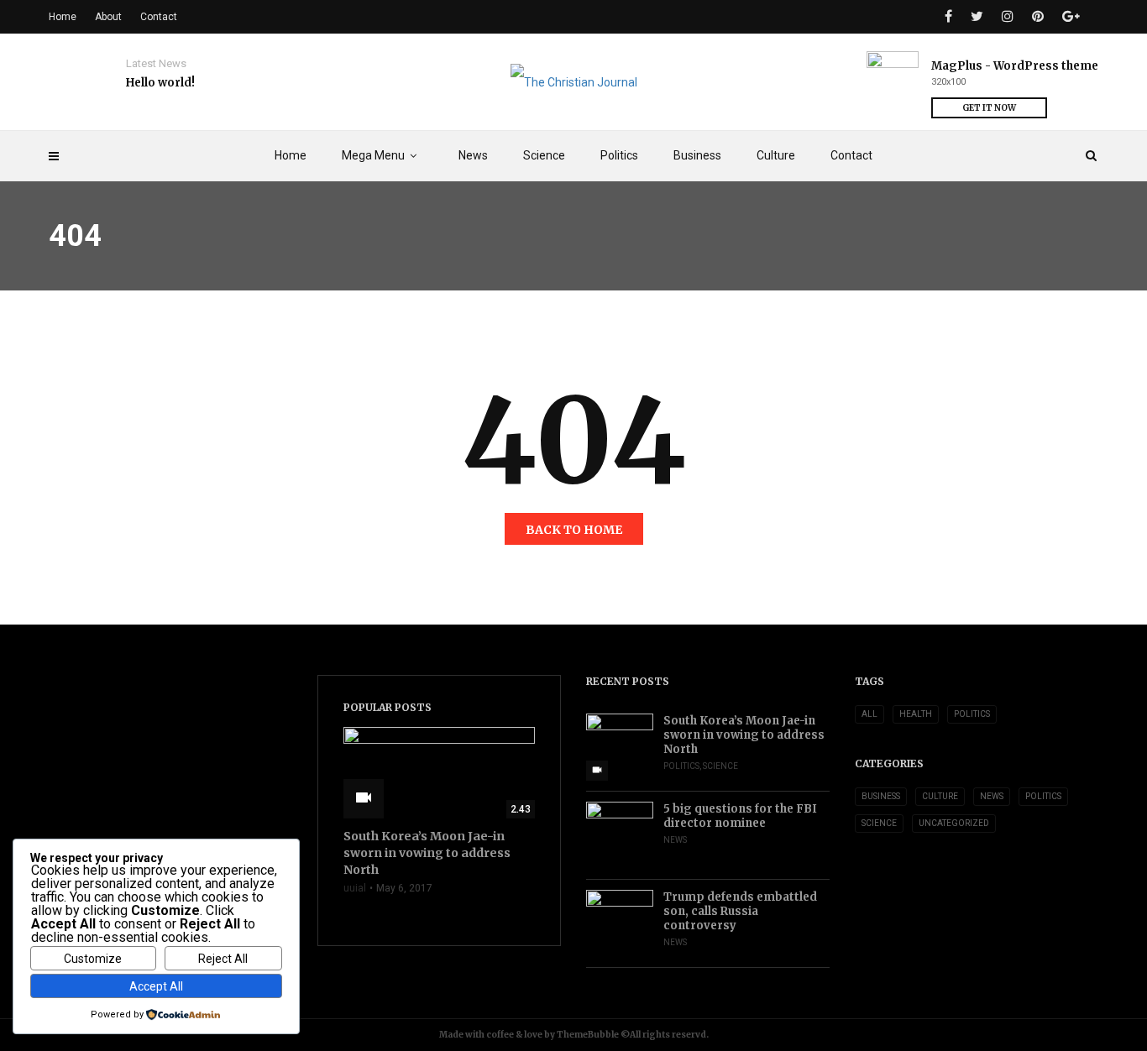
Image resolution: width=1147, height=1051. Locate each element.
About (108, 17)
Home (290, 155)
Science (544, 155)
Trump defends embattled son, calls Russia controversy (740, 911)
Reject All (223, 958)
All (869, 714)
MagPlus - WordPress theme (1014, 66)
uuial (354, 888)
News (473, 155)
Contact (851, 155)
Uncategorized (954, 823)
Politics (619, 155)
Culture (776, 155)
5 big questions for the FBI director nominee (740, 816)
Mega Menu (373, 155)
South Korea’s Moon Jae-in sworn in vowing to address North (744, 735)
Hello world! (160, 83)
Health (915, 714)
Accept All (156, 986)
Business (697, 155)
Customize (93, 958)
